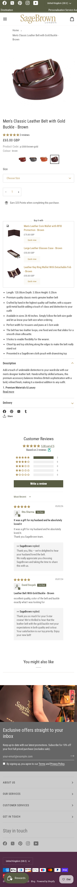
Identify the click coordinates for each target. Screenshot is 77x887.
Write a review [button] (38, 483)
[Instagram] (28, 3)
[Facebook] (5, 3)
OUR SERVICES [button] (12, 793)
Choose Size (13, 178)
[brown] (54, 160)
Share (10, 416)
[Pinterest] (20, 3)
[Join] (71, 756)
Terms (42, 764)
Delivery (7, 402)
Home (16, 30)
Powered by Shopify (46, 881)
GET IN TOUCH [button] (11, 816)
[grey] (34, 160)
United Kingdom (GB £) (16, 861)
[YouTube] (35, 3)
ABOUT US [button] (9, 782)
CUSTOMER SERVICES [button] (16, 805)
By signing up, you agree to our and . (36, 764)
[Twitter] (12, 3)
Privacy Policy (57, 764)
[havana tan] (44, 160)
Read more (8, 391)
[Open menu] (8, 19)
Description (9, 363)
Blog (33, 881)
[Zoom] (12, 106)
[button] (11, 135)
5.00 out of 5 (47, 446)
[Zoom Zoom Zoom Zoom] (38, 80)
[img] (22, 506)
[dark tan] (23, 160)
